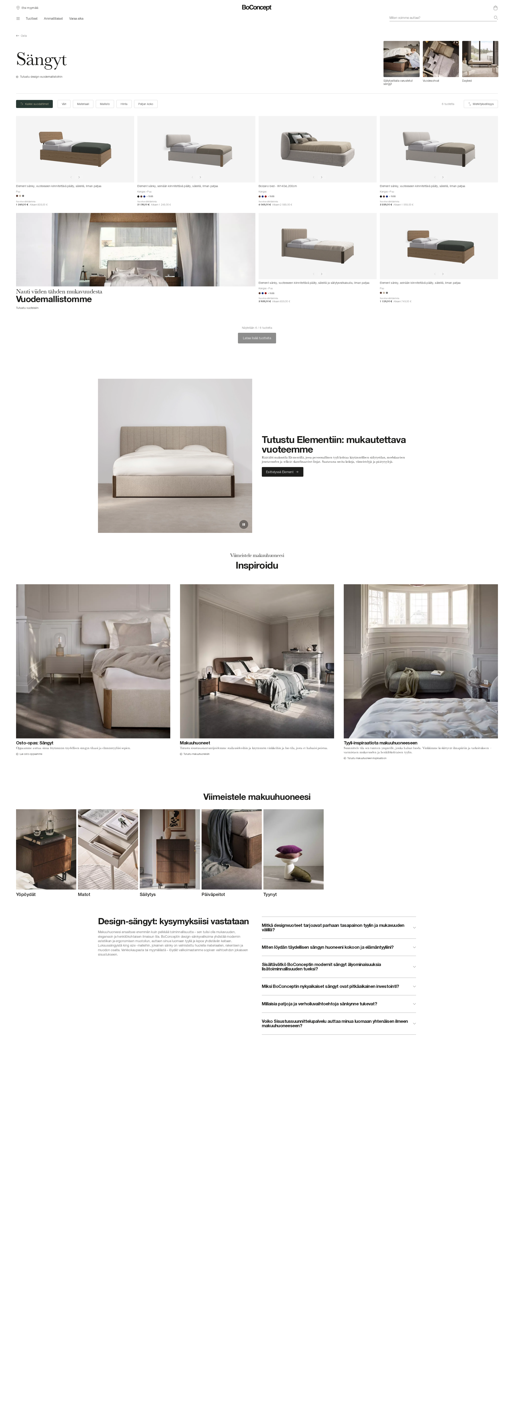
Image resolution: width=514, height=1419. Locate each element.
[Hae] (496, 17)
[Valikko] (18, 18)
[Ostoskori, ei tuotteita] (495, 7)
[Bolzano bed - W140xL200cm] (318, 149)
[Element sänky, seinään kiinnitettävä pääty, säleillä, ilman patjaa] (196, 149)
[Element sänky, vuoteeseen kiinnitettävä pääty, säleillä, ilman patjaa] (75, 149)
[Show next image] (79, 177)
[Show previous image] (71, 177)
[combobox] (443, 17)
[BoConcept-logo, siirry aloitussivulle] (257, 7)
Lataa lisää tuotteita (257, 338)
